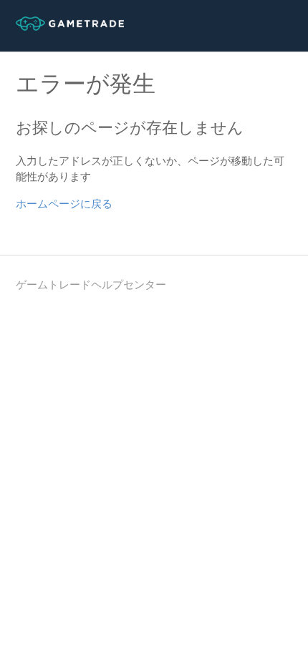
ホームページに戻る (64, 204)
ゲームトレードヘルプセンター (91, 285)
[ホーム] (70, 27)
